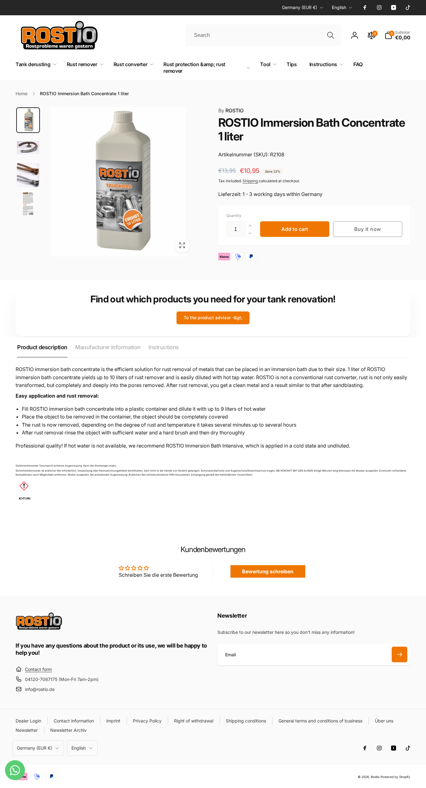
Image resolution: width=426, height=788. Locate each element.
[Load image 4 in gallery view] (28, 203)
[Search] (330, 35)
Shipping (250, 181)
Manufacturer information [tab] (108, 347)
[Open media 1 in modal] (118, 182)
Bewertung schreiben (267, 571)
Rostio (375, 777)
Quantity (233, 215)
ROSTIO (231, 110)
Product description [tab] (42, 347)
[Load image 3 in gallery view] (28, 175)
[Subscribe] (399, 654)
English (339, 7)
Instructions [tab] (163, 347)
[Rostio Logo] (39, 628)
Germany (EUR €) (299, 7)
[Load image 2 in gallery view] (28, 147)
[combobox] (263, 35)
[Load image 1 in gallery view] (28, 120)
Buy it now (367, 229)
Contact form (38, 669)
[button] (397, 35)
